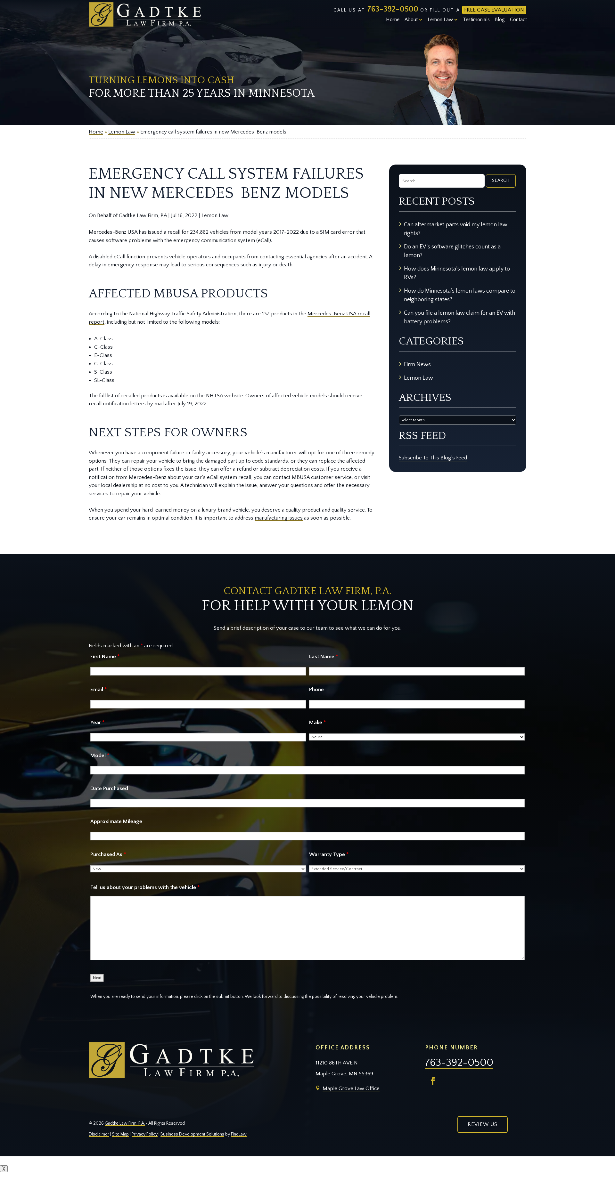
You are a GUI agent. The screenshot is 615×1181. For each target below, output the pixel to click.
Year (97, 722)
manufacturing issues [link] (279, 518)
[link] (145, 14)
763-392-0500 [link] (392, 9)
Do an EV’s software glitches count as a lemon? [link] (452, 251)
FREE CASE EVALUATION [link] (494, 10)
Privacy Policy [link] (145, 1134)
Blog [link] (500, 19)
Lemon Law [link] (440, 19)
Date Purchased (109, 788)
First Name (104, 656)
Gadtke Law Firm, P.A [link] (143, 215)
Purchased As (108, 854)
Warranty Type (328, 854)
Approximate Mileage (116, 821)
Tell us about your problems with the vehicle (145, 887)
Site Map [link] (120, 1134)
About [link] (411, 19)
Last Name (323, 656)
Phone (316, 689)
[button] (432, 1081)
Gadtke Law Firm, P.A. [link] (125, 1123)
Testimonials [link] (476, 19)
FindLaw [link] (239, 1134)
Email (98, 689)
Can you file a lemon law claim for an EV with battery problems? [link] (459, 317)
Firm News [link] (417, 364)
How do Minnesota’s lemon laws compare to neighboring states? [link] (459, 295)
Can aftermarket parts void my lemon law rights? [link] (455, 229)
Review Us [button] (482, 1124)
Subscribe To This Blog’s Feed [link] (433, 458)
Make (317, 722)
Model (99, 755)
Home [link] (392, 19)
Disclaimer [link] (99, 1134)
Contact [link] (518, 19)
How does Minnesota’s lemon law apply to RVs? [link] (457, 273)
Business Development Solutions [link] (192, 1134)
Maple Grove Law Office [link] (351, 1088)
